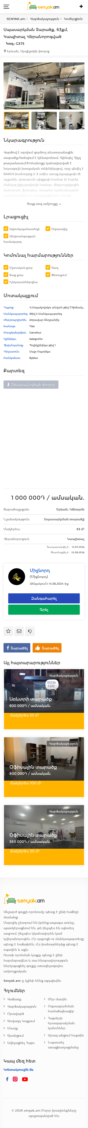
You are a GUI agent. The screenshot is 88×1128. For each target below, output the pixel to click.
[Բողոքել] (30, 631)
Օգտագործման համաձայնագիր (61, 1008)
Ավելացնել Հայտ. (21, 1043)
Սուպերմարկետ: (15, 332)
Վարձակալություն (21, 1007)
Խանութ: (9, 326)
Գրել (44, 609)
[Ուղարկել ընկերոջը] (19, 631)
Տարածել (19, 648)
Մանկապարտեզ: (16, 313)
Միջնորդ (40, 570)
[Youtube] (25, 1079)
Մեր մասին (57, 999)
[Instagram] (16, 1079)
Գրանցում (15, 1036)
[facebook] (7, 1079)
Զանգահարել (44, 598)
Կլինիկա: (10, 339)
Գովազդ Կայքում (21, 1021)
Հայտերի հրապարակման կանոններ (61, 1023)
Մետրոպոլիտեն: (15, 320)
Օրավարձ (15, 1014)
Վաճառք (14, 999)
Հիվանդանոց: (13, 345)
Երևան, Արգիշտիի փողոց (27, 51)
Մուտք (12, 1028)
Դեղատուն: (11, 351)
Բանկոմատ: (12, 358)
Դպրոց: (9, 307)
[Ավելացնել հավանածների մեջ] (8, 631)
